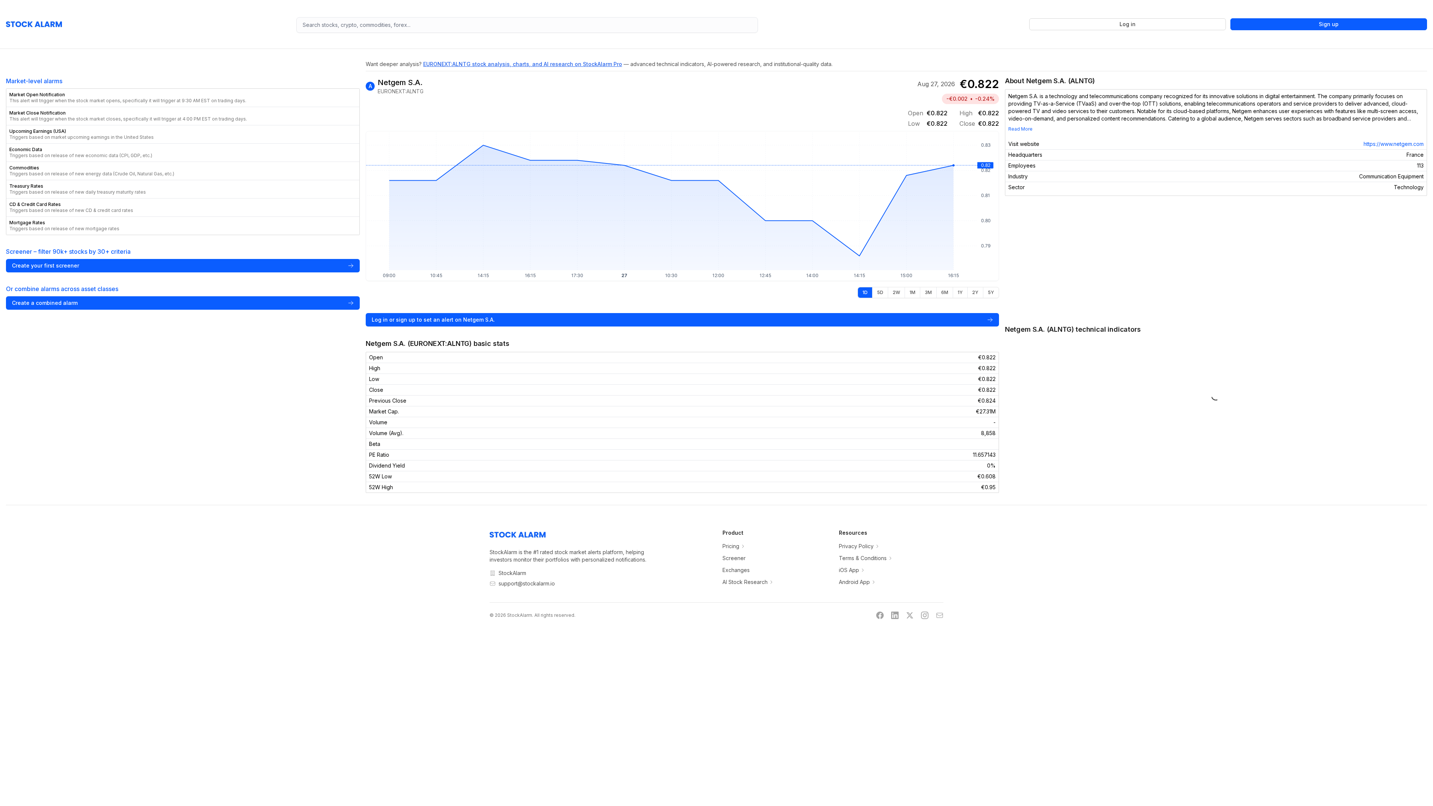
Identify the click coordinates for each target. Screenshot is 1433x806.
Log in (1128, 24)
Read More (1020, 129)
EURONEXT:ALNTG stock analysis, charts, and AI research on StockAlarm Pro (522, 64)
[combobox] (527, 25)
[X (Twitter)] (910, 615)
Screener (734, 558)
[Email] (939, 615)
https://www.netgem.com (1394, 144)
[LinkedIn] (895, 615)
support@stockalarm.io (527, 583)
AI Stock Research (745, 582)
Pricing (730, 546)
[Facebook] (880, 615)
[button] (182, 98)
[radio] (865, 292)
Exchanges (736, 570)
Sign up (1329, 24)
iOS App (849, 570)
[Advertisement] (1216, 260)
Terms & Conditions (863, 558)
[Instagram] (924, 615)
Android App (854, 582)
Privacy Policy (856, 546)
